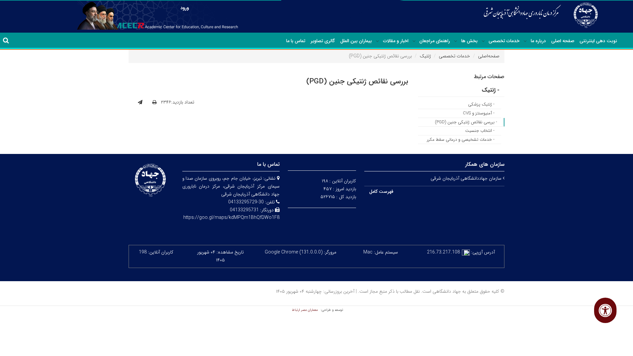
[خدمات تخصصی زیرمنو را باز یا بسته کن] (483, 41)
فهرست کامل (381, 191)
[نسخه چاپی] (154, 102)
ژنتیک (425, 56)
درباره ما (538, 40)
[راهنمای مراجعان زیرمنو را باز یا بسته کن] (414, 41)
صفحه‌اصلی (488, 56)
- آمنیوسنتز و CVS (479, 113)
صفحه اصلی (562, 40)
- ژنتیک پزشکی (481, 104)
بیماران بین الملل (356, 40)
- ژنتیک (490, 90)
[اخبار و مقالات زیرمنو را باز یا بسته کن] (377, 41)
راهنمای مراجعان (434, 40)
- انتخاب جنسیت (480, 130)
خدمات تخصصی (504, 40)
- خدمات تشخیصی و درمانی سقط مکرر (461, 139)
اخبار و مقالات (395, 40)
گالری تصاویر (323, 40)
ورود (184, 8)
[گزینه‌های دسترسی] (605, 310)
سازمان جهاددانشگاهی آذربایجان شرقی (467, 178)
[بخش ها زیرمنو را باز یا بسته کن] (456, 41)
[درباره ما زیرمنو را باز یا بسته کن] (525, 41)
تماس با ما (295, 40)
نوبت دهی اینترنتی (598, 40)
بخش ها (469, 40)
